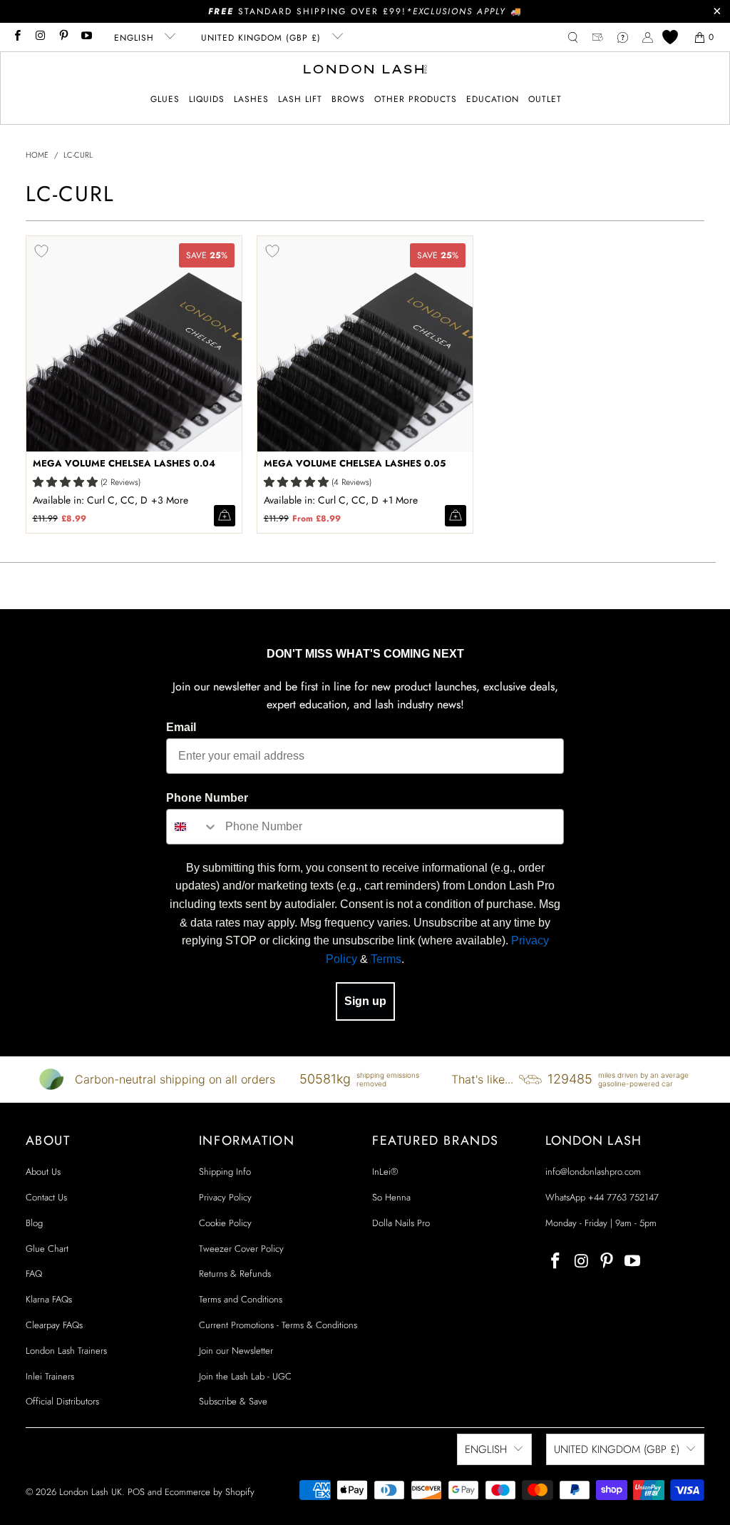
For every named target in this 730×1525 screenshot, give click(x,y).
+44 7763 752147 (623, 1197)
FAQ (34, 1273)
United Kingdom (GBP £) (262, 37)
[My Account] (647, 37)
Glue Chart (47, 1248)
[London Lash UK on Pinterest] (63, 37)
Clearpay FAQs (54, 1325)
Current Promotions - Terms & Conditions (278, 1325)
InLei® (385, 1171)
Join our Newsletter (236, 1350)
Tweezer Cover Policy (241, 1248)
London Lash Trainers (66, 1350)
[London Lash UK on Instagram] (40, 37)
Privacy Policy (225, 1197)
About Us (43, 1171)
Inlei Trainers (50, 1376)
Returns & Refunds (235, 1273)
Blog (34, 1223)
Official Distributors (62, 1401)
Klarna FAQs (49, 1299)
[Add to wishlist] (41, 251)
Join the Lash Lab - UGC (245, 1376)
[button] (165, 99)
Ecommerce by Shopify (210, 1492)
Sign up (365, 1001)
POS (136, 1492)
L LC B (171, 500)
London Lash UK (90, 1492)
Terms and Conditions (240, 1299)
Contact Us (46, 1197)
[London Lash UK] (365, 70)
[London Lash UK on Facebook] (17, 37)
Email (181, 727)
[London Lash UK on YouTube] (86, 37)
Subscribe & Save (233, 1401)
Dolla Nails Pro (401, 1223)
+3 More (169, 500)
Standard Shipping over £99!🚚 (365, 11)
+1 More (400, 500)
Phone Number (207, 798)
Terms (386, 959)
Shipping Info (225, 1171)
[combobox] (192, 827)
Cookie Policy (225, 1223)
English (136, 37)
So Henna (391, 1197)
